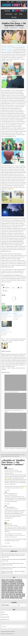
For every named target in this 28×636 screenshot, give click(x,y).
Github (17, 368)
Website (4, 368)
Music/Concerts (9, 14)
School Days (21, 596)
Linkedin (23, 339)
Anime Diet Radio (18, 580)
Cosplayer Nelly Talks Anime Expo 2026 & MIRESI (14, 559)
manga (3, 594)
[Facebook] (15, 11)
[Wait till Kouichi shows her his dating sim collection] (13, 74)
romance (10, 342)
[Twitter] (13, 11)
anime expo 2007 (11, 581)
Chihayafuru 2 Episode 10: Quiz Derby (13, 430)
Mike (8, 523)
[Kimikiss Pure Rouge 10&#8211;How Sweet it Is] (7, 324)
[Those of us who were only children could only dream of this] (14, 43)
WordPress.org (5, 619)
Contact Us (18, 2)
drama (20, 589)
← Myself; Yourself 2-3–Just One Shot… (10, 456)
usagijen (9, 468)
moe (6, 594)
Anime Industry (20, 583)
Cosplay (16, 589)
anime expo (4, 581)
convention (4, 589)
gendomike (6, 27)
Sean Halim (10, 507)
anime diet (12, 580)
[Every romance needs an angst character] (13, 163)
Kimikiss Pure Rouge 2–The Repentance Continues (14, 24)
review (11, 596)
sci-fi (3, 597)
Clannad (22, 585)
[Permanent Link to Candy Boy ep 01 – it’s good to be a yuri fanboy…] (15, 408)
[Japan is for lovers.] (13, 216)
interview (12, 592)
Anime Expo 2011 (13, 583)
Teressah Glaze (11, 493)
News (16, 14)
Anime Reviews (14, 21)
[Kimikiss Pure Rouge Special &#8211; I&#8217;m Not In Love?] (7, 308)
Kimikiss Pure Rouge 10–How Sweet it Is (5, 329)
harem (7, 340)
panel (3, 596)
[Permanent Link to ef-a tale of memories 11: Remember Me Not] (15, 447)
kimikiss (11, 340)
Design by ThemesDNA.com (7, 633)
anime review (4, 585)
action (3, 580)
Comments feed (5, 617)
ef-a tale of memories (12, 590)
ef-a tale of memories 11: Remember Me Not (14, 448)
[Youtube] (19, 11)
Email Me (4, 369)
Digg (20, 339)
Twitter (7, 339)
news (14, 594)
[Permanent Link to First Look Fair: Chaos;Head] (15, 390)
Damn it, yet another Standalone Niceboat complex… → (14, 454)
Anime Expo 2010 (5, 583)
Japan (16, 592)
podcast (7, 596)
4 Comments (21, 27)
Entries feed (5, 614)
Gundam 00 (19, 590)
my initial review (10, 49)
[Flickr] (17, 11)
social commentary (14, 597)
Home (8, 2)
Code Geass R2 (10, 587)
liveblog (20, 592)
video (21, 597)
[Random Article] (23, 11)
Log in (3, 612)
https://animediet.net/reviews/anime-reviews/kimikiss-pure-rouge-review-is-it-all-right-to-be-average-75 (15, 535)
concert (20, 587)
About (12, 2)
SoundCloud (22, 368)
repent (5, 342)
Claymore (4, 587)
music (10, 594)
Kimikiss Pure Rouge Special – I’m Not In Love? (7, 313)
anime (7, 580)
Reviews (20, 14)
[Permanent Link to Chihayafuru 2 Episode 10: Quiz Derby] (15, 428)
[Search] (21, 11)
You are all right (5, 51)
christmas (17, 585)
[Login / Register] (26, 11)
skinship (7, 597)
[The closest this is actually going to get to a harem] (13, 150)
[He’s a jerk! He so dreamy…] (13, 87)
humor (7, 592)
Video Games (14, 17)
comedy (15, 587)
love (3, 342)
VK (18, 339)
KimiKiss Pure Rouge (19, 340)
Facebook (12, 339)
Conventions (7, 11)
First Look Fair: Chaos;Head (11, 392)
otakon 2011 (18, 594)
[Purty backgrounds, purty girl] (13, 202)
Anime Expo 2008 (19, 581)
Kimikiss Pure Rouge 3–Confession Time (18, 313)
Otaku (23, 594)
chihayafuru (10, 585)
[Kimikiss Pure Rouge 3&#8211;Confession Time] (18, 308)
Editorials (4, 590)
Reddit (16, 339)
